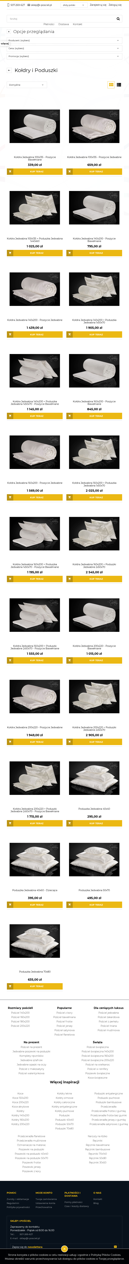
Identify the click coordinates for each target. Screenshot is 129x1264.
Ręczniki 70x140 (98, 1153)
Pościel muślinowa (109, 1030)
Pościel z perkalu (108, 1021)
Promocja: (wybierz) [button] (19, 56)
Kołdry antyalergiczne (64, 1106)
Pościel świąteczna (98, 1047)
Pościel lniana (109, 1025)
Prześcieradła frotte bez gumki (109, 1115)
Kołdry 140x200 (20, 1115)
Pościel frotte (64, 1021)
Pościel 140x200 (20, 1012)
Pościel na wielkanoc (97, 1064)
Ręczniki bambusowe (97, 1149)
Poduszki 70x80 (64, 1128)
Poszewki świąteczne (97, 1073)
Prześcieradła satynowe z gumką (109, 1124)
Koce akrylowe (20, 1106)
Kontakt (97, 1199)
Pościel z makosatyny (31, 1068)
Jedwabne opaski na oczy (31, 1064)
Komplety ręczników (31, 1055)
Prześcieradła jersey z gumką (109, 1119)
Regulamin (13, 1203)
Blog (96, 1203)
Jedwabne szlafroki (31, 1060)
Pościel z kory (64, 1012)
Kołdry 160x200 (20, 1119)
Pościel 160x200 (20, 1017)
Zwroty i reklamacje (18, 1199)
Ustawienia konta (45, 1203)
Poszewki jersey (31, 1166)
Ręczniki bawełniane (98, 1145)
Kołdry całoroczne (64, 1102)
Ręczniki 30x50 (97, 1162)
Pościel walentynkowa (31, 1073)
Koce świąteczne (97, 1077)
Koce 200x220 (20, 1102)
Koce (20, 1093)
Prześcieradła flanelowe (31, 1136)
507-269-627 (21, 1234)
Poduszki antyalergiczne (108, 1093)
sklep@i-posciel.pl (25, 1238)
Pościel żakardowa (108, 1017)
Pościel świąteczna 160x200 (98, 1055)
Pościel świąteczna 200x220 (97, 1060)
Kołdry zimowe (64, 1097)
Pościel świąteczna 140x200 (98, 1051)
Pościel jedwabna (108, 1012)
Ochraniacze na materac (31, 1145)
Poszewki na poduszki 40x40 (31, 1153)
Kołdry (20, 1111)
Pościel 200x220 (20, 1025)
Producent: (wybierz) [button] (19, 40)
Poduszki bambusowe (108, 1102)
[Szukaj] (118, 18)
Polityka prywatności (18, 1207)
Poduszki (64, 1115)
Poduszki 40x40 (64, 1119)
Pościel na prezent (31, 1047)
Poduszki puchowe (109, 1097)
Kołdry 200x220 (20, 1124)
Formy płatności (73, 1202)
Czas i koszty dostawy (76, 1206)
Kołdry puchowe (64, 1111)
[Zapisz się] (115, 1247)
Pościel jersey (64, 1025)
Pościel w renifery (97, 1068)
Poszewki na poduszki (31, 1149)
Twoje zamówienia (46, 1199)
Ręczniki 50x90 (97, 1158)
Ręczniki (97, 1140)
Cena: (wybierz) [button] (16, 48)
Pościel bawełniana (64, 1017)
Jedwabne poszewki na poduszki (31, 1051)
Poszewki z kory (31, 1171)
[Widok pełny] (118, 84)
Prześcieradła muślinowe (31, 1140)
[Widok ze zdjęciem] (111, 84)
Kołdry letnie (64, 1093)
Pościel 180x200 (20, 1021)
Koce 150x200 (20, 1097)
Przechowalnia (44, 1207)
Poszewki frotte (31, 1162)
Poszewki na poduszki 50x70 (31, 1158)
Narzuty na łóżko (97, 1136)
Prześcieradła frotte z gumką (109, 1111)
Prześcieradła (108, 1106)
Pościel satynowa (64, 1030)
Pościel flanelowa (64, 1034)
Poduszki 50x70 (64, 1124)
